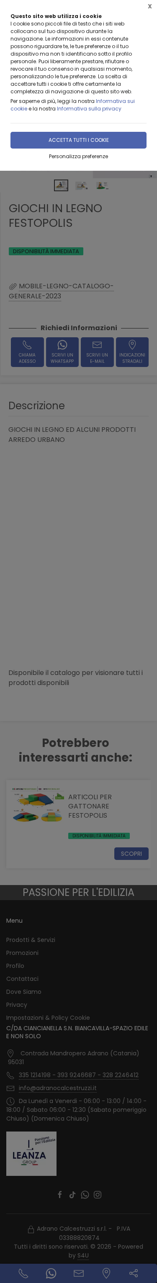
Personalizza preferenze (78, 156)
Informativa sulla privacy (89, 108)
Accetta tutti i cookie (79, 140)
